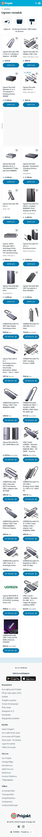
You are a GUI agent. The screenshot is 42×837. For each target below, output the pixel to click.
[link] (11, 51)
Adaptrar (7, 9)
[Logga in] (39, 3)
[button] (16, 38)
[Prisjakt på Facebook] (18, 826)
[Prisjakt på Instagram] (23, 826)
